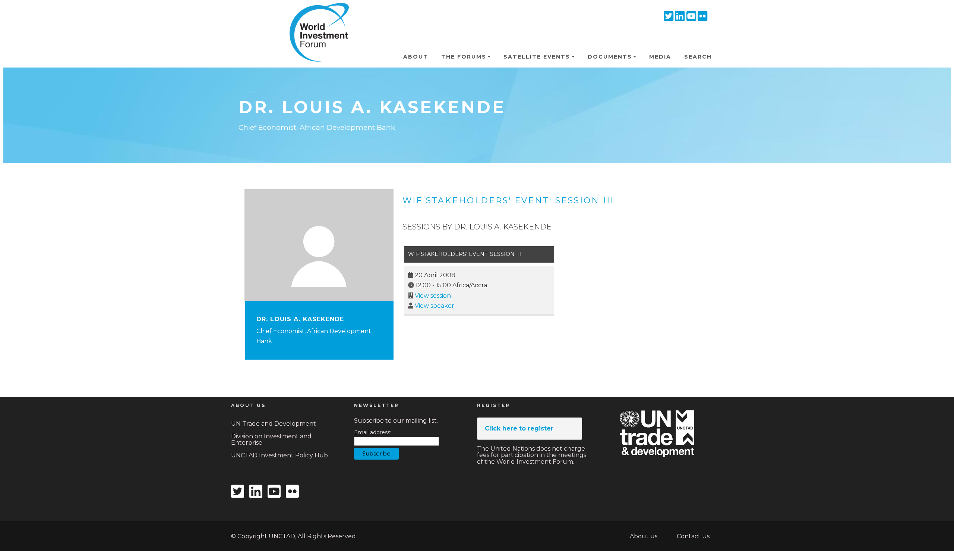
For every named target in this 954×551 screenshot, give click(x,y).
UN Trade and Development (273, 423)
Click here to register (519, 428)
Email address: (372, 432)
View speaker (434, 305)
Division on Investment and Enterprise (271, 440)
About (415, 56)
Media (660, 56)
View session (433, 295)
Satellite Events (536, 56)
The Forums (463, 56)
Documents (610, 56)
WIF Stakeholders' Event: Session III (508, 200)
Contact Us (693, 536)
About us (643, 536)
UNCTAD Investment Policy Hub (279, 455)
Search (698, 56)
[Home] (316, 14)
